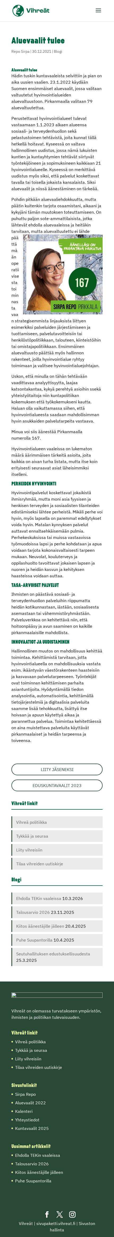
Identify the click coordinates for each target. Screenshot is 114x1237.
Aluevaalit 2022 (30, 1102)
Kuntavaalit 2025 (32, 1128)
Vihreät (26, 1223)
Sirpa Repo (25, 1094)
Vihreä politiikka (31, 822)
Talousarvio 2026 (33, 912)
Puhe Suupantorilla (34, 940)
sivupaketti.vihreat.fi (55, 1223)
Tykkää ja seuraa (32, 836)
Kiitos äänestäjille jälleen (40, 926)
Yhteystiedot (27, 1119)
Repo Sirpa (20, 51)
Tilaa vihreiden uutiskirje (39, 863)
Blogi (58, 51)
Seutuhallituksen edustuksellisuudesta (53, 953)
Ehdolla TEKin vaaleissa (38, 898)
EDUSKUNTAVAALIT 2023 (57, 785)
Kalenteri (24, 1111)
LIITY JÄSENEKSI (57, 769)
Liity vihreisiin (29, 850)
